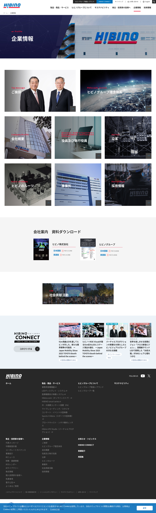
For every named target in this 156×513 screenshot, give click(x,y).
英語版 (56, 254)
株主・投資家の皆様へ (15, 439)
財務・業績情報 (12, 460)
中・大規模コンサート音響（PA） (56, 405)
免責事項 (9, 478)
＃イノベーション (114, 354)
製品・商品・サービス (51, 383)
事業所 (44, 464)
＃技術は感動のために (68, 360)
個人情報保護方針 (30, 492)
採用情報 (45, 471)
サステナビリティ (121, 383)
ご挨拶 (44, 442)
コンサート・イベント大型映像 (54, 412)
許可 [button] (144, 508)
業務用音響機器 (48, 387)
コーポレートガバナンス (16, 450)
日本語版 (57, 250)
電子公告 (9, 482)
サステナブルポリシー (68, 492)
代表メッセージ (12, 442)
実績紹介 (81, 451)
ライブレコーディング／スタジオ (55, 408)
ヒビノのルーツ (48, 460)
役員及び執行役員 (49, 453)
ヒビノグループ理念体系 (52, 446)
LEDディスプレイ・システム (53, 390)
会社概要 (45, 450)
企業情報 (45, 439)
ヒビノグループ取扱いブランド (84, 2)
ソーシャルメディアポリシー (49, 492)
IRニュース (10, 457)
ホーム (5, 13)
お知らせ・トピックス (87, 439)
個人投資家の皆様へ (14, 475)
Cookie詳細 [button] (55, 509)
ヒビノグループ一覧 (86, 390)
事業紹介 (9, 453)
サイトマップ (119, 2)
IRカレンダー (11, 464)
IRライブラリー (12, 468)
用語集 (80, 456)
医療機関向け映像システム (53, 394)
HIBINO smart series (50, 401)
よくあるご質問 (12, 486)
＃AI (109, 357)
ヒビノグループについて (88, 383)
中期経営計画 (11, 446)
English (147, 2)
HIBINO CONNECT (104, 2)
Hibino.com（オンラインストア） (56, 397)
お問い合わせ (134, 2)
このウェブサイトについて (14, 492)
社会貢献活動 (47, 468)
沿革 (44, 457)
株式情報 (9, 471)
